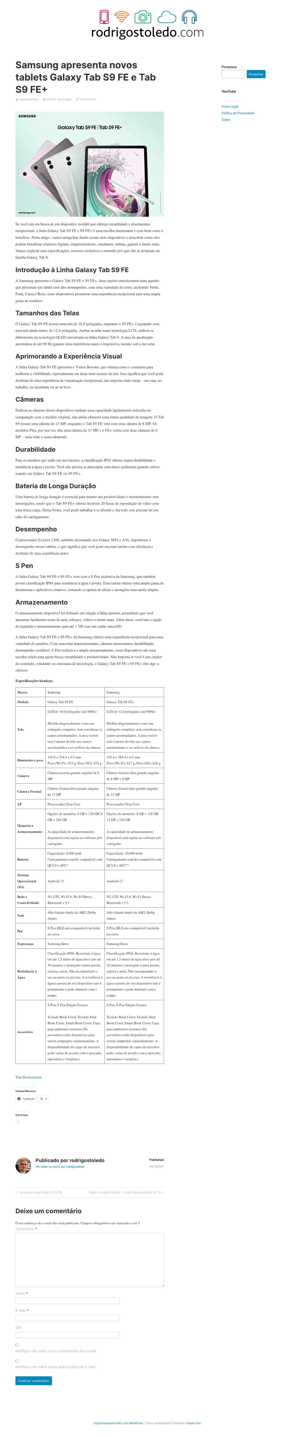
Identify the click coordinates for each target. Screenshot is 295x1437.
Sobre (226, 120)
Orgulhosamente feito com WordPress (118, 1423)
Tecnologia (64, 99)
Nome (21, 1293)
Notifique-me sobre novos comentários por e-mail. (56, 1351)
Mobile (51, 99)
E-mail (22, 1310)
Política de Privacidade (238, 113)
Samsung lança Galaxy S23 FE (40, 1193)
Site (18, 1328)
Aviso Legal (230, 106)
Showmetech (32, 1077)
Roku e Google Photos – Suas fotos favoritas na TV (125, 1193)
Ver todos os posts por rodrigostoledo (60, 1166)
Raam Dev (194, 1423)
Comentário (26, 1229)
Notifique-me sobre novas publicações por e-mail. (55, 1367)
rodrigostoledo (29, 99)
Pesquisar (229, 67)
